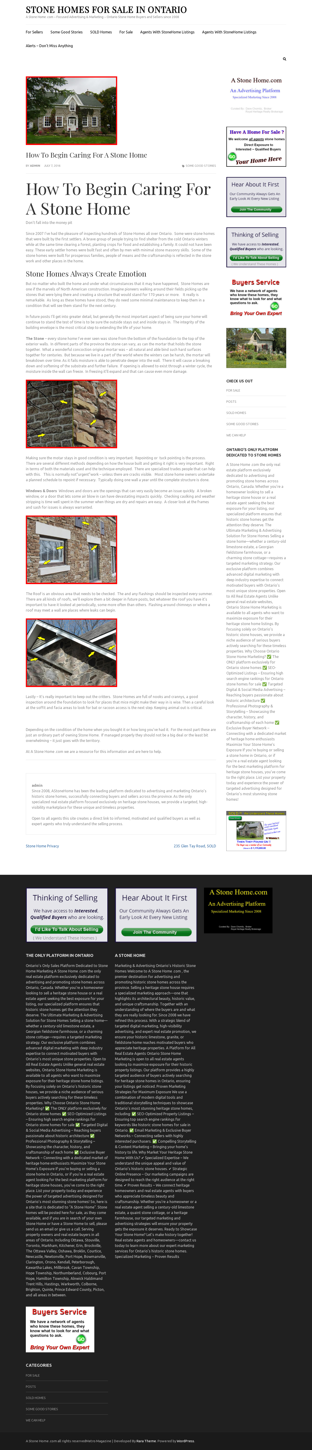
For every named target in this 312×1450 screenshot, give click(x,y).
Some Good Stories (66, 32)
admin (35, 165)
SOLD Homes (101, 32)
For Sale (126, 32)
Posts (231, 401)
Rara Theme (146, 1441)
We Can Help (236, 435)
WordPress (185, 1441)
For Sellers (34, 32)
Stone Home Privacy (42, 846)
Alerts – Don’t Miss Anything (49, 46)
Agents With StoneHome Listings (167, 32)
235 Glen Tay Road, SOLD (195, 846)
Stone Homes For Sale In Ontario (106, 9)
